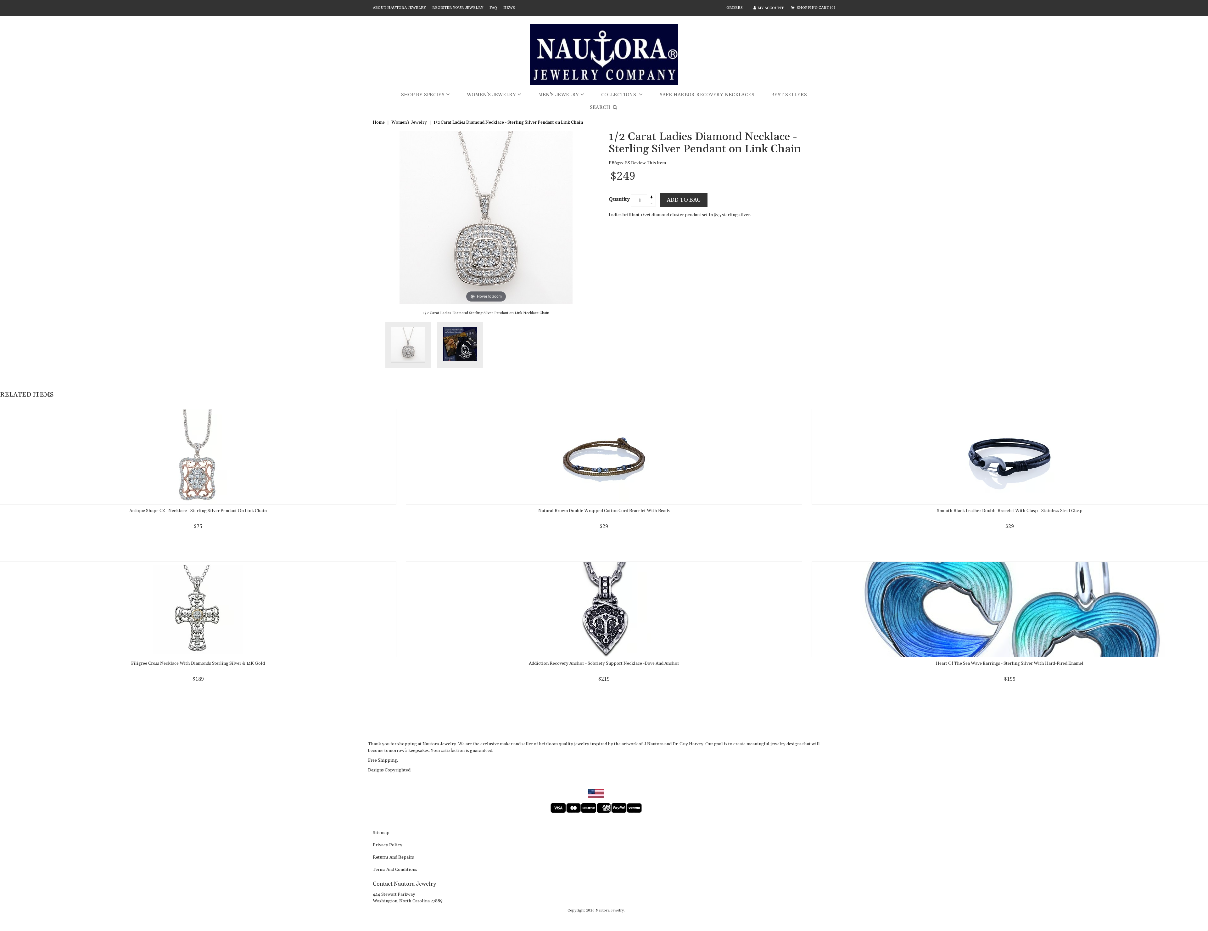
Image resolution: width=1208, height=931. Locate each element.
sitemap (381, 833)
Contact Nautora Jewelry (404, 884)
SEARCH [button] (601, 107)
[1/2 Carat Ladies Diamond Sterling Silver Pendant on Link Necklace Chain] (408, 345)
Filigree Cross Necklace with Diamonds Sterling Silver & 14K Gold (198, 663)
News (509, 7)
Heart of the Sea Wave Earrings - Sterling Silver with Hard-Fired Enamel (1009, 663)
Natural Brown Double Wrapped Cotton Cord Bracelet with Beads (604, 511)
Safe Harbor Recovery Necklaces (707, 95)
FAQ (493, 7)
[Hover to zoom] (486, 217)
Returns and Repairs (393, 857)
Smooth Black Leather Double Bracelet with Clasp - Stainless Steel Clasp (1009, 511)
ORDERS (734, 7)
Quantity (619, 199)
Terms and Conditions (395, 869)
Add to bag (684, 200)
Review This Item (648, 163)
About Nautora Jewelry (399, 7)
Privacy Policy (387, 845)
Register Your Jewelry (457, 7)
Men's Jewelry (558, 95)
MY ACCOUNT (771, 8)
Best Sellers (789, 95)
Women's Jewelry (491, 95)
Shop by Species (423, 95)
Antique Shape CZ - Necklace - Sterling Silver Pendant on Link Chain (198, 511)
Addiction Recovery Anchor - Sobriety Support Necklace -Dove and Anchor (604, 663)
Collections (619, 95)
